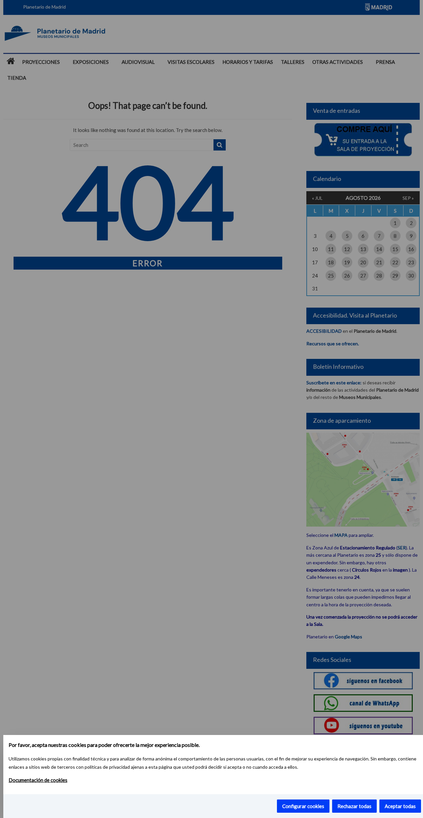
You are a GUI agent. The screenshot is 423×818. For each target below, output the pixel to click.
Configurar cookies (303, 806)
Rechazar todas (354, 806)
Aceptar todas (400, 806)
